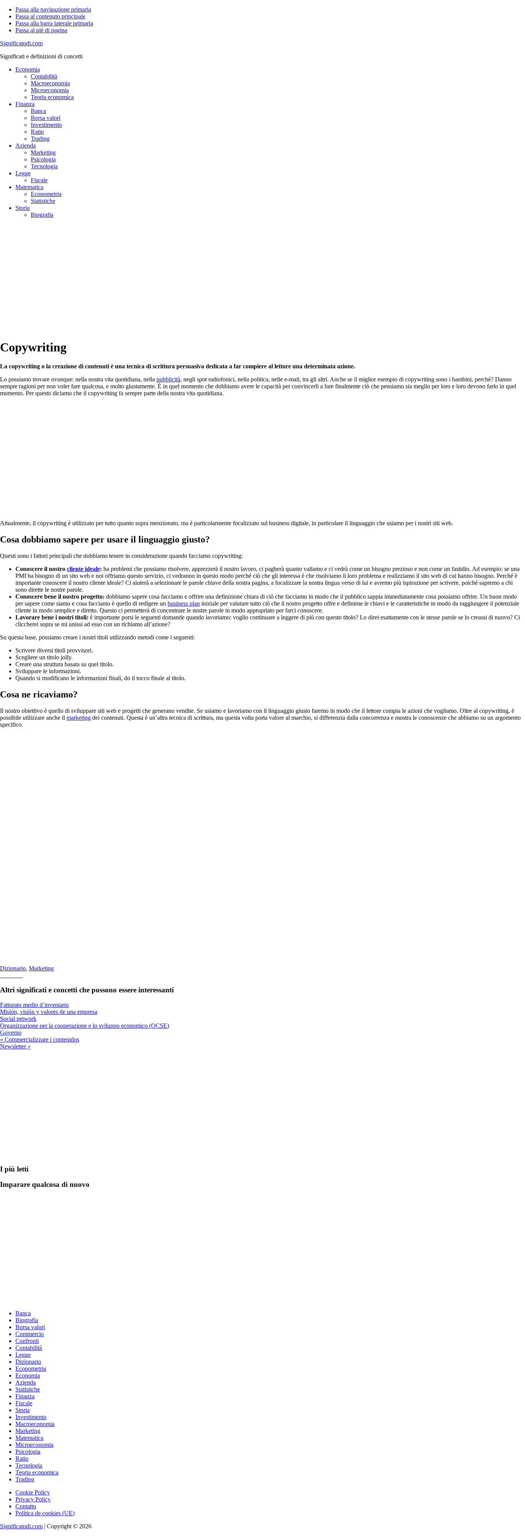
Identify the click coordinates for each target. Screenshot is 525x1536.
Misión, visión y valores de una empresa (48, 1011)
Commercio (29, 1334)
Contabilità (28, 1348)
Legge (23, 1354)
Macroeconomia (35, 1424)
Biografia (26, 1320)
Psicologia (27, 1451)
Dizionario (13, 968)
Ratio (21, 1458)
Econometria (30, 1368)
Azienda (25, 1382)
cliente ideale (83, 569)
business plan (184, 603)
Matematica (29, 1437)
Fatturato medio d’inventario (34, 1005)
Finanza (25, 1396)
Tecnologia (28, 1465)
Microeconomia (34, 1444)
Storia (22, 1410)
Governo (11, 1032)
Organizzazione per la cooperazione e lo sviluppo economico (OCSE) (84, 1025)
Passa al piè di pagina (41, 30)
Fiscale (23, 1403)
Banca (23, 1313)
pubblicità (168, 379)
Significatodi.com (21, 43)
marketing (78, 717)
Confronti (27, 1341)
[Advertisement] (230, 278)
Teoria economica (36, 1472)
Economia (27, 1375)
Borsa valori (30, 1327)
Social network (18, 1018)
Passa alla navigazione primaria (53, 9)
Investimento (31, 1417)
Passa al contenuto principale (50, 16)
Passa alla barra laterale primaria (54, 23)
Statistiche (27, 1389)
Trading (24, 1479)
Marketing (41, 968)
